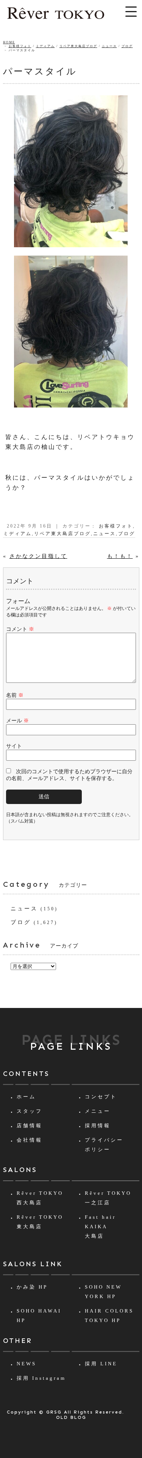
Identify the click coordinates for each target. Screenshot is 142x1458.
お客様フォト (20, 46)
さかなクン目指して (38, 556)
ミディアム (45, 46)
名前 (14, 695)
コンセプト (101, 1096)
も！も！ (120, 556)
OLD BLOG (71, 1417)
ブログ (127, 46)
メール (17, 720)
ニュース (109, 46)
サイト (14, 746)
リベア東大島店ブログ (78, 46)
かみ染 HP (32, 1287)
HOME (9, 42)
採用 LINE (101, 1363)
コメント (20, 629)
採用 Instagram (41, 1378)
